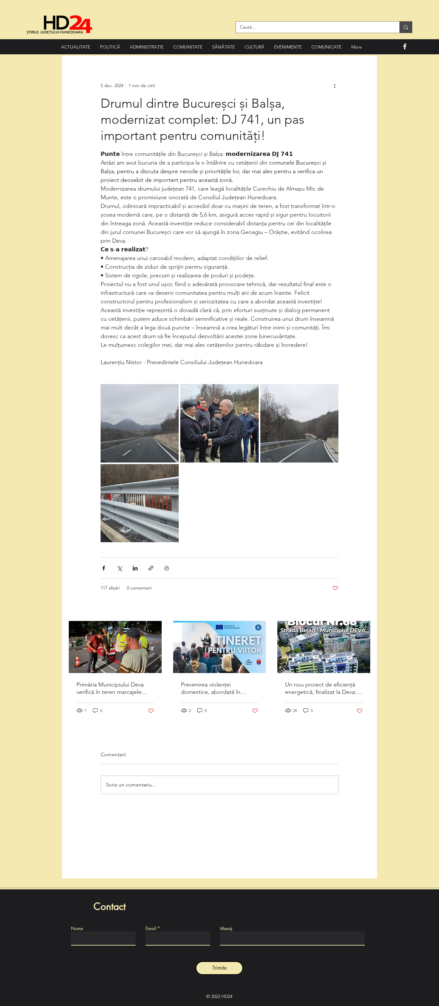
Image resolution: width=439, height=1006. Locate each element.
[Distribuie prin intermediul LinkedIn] (135, 568)
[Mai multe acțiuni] (334, 85)
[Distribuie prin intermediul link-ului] (151, 568)
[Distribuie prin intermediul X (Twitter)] (119, 568)
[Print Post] (167, 568)
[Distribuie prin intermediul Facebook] (104, 568)
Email (151, 928)
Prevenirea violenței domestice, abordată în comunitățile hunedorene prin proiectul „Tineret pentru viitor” (219, 688)
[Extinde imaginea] (140, 423)
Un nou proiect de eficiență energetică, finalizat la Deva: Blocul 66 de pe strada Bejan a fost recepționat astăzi (321, 688)
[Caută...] (405, 27)
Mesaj (226, 928)
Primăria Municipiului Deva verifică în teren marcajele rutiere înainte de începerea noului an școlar (111, 688)
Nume (77, 928)
